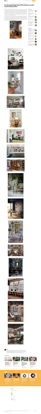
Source (15, 94)
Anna (7, 349)
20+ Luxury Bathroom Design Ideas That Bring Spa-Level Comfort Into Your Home (31, 22)
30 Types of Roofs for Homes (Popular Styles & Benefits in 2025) (31, 11)
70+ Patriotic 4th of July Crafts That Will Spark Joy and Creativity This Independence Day (31, 44)
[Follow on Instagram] (35, 410)
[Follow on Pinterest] (36, 410)
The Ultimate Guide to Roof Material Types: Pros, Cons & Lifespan (30, 14)
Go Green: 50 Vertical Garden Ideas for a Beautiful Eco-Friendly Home (31, 42)
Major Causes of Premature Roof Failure (31, 19)
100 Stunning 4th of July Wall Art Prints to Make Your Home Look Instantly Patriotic (31, 30)
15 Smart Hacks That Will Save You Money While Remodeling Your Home (31, 17)
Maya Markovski (23, 366)
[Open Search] (36, 0)
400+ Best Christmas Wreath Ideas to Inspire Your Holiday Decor (31, 36)
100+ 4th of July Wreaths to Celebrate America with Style (31, 38)
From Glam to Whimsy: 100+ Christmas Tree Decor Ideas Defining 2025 (30, 33)
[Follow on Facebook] (34, 410)
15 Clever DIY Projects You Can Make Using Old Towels (31, 25)
